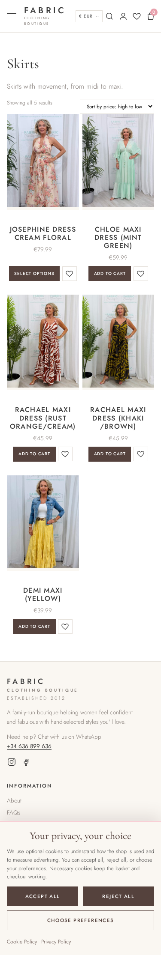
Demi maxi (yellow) (43, 594)
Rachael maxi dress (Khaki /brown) (118, 418)
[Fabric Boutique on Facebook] (26, 763)
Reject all (118, 896)
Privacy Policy (56, 942)
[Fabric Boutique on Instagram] (11, 763)
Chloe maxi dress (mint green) (118, 237)
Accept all (42, 896)
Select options (34, 273)
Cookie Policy (22, 942)
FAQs (13, 812)
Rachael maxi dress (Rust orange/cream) (43, 418)
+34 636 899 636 (29, 746)
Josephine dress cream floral (43, 233)
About (14, 800)
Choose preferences (80, 920)
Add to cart (110, 273)
